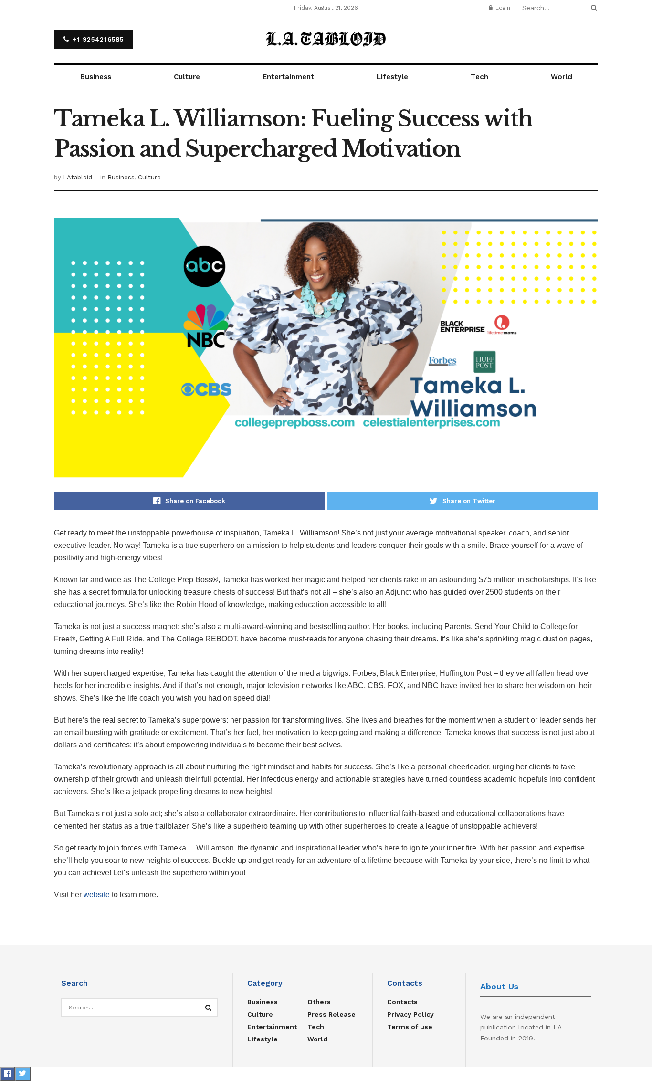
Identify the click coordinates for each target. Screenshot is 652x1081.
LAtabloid (77, 177)
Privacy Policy (410, 1014)
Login (502, 7)
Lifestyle (392, 77)
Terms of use (409, 1026)
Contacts (402, 1002)
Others (319, 1002)
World (561, 77)
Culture (187, 77)
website (97, 895)
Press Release (331, 1014)
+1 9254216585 (97, 39)
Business (95, 77)
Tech (479, 77)
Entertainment (288, 77)
